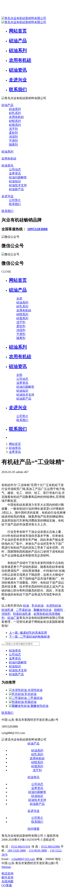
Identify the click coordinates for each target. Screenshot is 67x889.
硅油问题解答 (18, 662)
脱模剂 (58, 609)
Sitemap (6, 866)
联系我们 (7, 712)
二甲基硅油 (23, 609)
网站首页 (18, 280)
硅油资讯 (15, 447)
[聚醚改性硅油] (20, 705)
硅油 (26, 605)
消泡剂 (5, 613)
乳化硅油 (38, 605)
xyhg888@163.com (23, 859)
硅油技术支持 (18, 670)
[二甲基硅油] (18, 698)
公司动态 (15, 654)
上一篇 (28, 632)
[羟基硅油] (17, 701)
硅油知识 (15, 666)
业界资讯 (15, 451)
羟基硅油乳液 (22, 613)
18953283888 (37, 229)
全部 (19, 298)
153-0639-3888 (38, 850)
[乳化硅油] (17, 694)
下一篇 (29, 636)
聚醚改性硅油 (42, 609)
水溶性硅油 (53, 605)
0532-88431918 (20, 846)
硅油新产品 (16, 674)
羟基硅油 (30, 701)
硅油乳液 (7, 609)
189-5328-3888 (16, 850)
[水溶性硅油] (18, 690)
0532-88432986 (50, 846)
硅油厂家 (13, 617)
